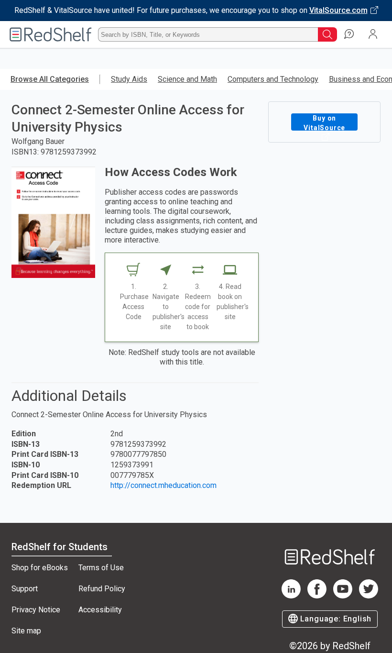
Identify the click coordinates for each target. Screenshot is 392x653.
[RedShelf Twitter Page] (368, 595)
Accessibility (100, 609)
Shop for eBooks (39, 567)
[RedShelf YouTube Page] (342, 595)
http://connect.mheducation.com (163, 485)
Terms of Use (101, 567)
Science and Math (187, 79)
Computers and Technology (273, 79)
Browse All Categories (50, 79)
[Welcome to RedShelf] (50, 34)
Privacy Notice (35, 609)
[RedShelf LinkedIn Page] (291, 595)
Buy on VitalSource (324, 122)
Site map (26, 630)
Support (24, 588)
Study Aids (129, 79)
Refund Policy (101, 588)
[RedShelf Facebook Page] (317, 595)
